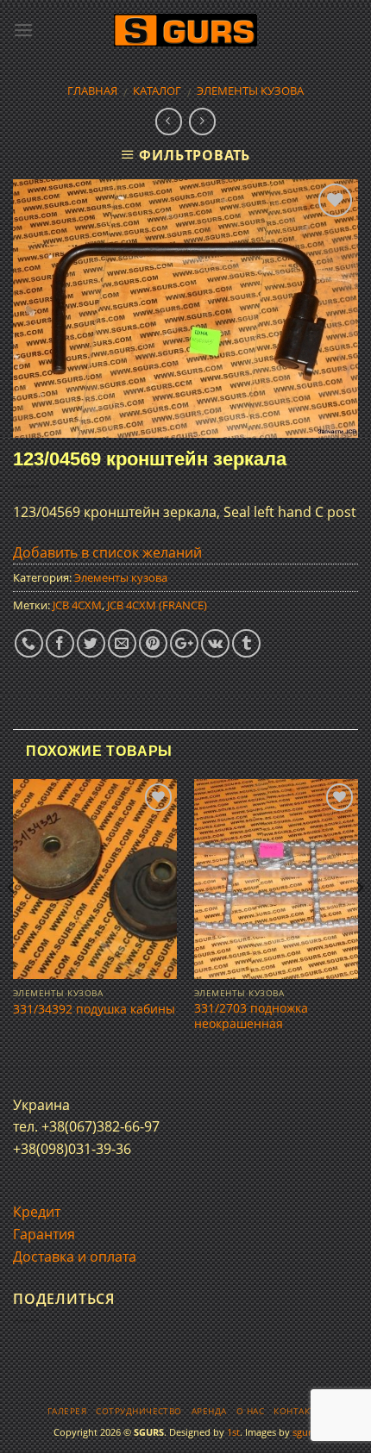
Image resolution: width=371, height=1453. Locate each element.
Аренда (209, 1411)
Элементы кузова (250, 90)
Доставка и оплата (74, 1256)
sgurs (304, 1431)
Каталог (157, 90)
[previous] (12, 921)
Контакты (299, 1411)
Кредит (36, 1211)
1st (233, 1431)
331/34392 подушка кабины (94, 1009)
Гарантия (44, 1234)
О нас (250, 1411)
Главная (92, 90)
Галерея (66, 1411)
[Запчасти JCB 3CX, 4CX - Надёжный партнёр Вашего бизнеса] (185, 30)
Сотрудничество (139, 1411)
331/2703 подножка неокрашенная (251, 1016)
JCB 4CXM (77, 605)
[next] (359, 921)
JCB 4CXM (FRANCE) (157, 605)
